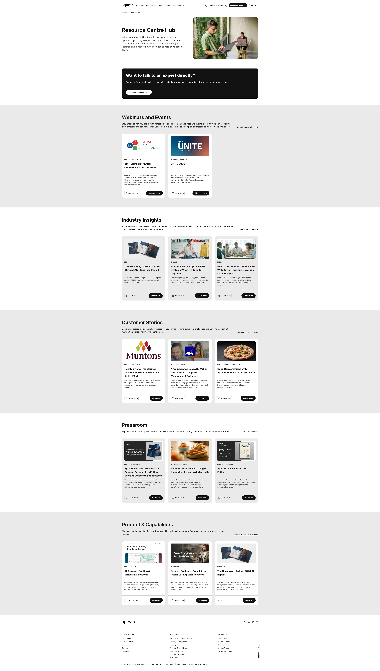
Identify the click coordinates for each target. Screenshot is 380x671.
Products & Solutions (154, 5)
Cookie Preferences (154, 664)
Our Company (178, 5)
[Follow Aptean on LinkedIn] (253, 622)
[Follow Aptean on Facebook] (245, 622)
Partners (189, 5)
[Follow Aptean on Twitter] (249, 622)
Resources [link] (135, 12)
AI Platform (140, 5)
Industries (167, 5)
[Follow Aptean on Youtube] (257, 622)
